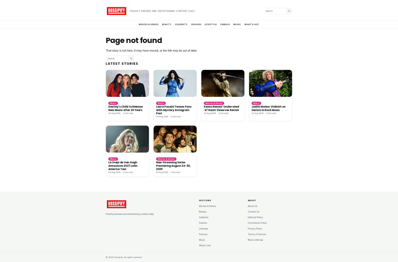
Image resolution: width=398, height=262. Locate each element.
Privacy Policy (255, 228)
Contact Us (253, 211)
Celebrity (181, 24)
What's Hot (251, 24)
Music (237, 24)
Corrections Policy (257, 223)
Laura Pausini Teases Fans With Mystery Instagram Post (174, 110)
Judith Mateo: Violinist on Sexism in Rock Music (268, 108)
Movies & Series (149, 24)
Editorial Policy (255, 217)
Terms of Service (257, 234)
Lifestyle (211, 24)
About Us (252, 206)
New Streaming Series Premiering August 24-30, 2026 (173, 166)
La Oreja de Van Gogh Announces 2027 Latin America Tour (122, 166)
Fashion (196, 24)
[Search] (289, 11)
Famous (225, 24)
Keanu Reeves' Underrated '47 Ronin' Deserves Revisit (221, 108)
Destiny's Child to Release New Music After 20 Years (125, 108)
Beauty (166, 24)
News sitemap (255, 239)
